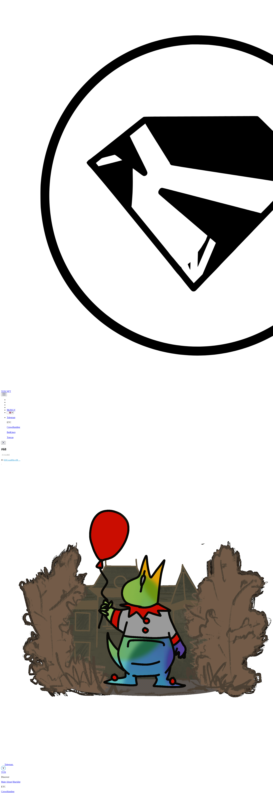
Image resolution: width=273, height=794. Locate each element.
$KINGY (11, 410)
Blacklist (16, 782)
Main (3, 782)
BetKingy (11, 432)
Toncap (10, 437)
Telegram (11, 417)
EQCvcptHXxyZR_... (12, 460)
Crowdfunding (13, 427)
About (9, 782)
